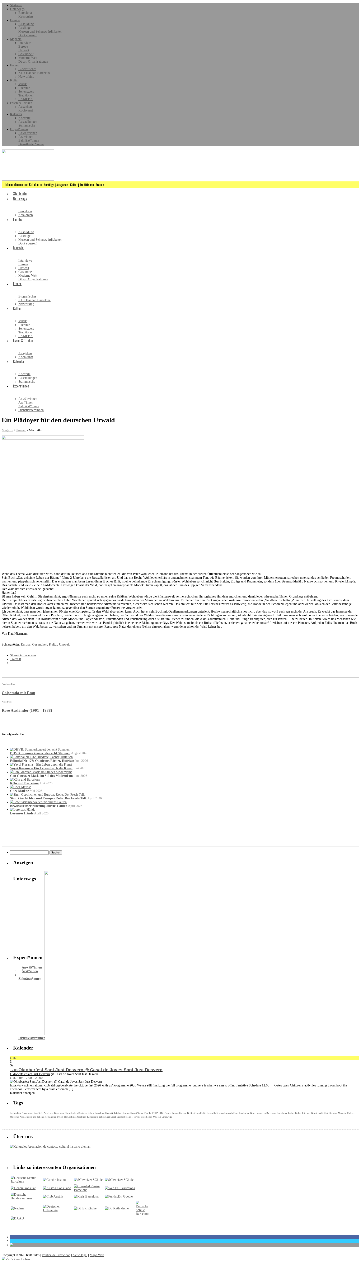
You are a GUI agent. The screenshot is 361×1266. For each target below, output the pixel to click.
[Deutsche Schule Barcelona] (26, 1181)
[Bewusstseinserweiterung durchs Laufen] (38, 802)
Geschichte (201, 1113)
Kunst (314, 1113)
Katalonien (25, 16)
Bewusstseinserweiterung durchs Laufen (38, 806)
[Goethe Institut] (54, 1179)
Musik (22, 84)
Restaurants (92, 1116)
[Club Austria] (53, 1196)
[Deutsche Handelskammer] (26, 1198)
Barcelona (25, 12)
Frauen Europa (179, 1113)
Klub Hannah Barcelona (34, 73)
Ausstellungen (27, 121)
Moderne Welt (27, 58)
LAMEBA (25, 99)
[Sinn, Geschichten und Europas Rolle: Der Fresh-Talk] (47, 794)
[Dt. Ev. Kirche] (85, 1208)
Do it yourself (27, 35)
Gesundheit (25, 54)
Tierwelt (136, 1116)
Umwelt (23, 50)
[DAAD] (17, 1218)
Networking (26, 76)
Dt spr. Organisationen (33, 61)
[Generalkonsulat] (23, 1188)
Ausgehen (25, 106)
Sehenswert (26, 91)
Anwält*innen (27, 133)
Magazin (16, 39)
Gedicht (191, 1113)
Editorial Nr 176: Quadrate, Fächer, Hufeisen (42, 760)
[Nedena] (17, 1208)
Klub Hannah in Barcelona (263, 1113)
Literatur (24, 88)
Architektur (15, 1113)
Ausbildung (26, 24)
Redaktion (81, 1116)
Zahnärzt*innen (28, 140)
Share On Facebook (23, 655)
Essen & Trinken (21, 103)
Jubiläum (233, 1113)
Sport (113, 1116)
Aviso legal (79, 1255)
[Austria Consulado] (57, 1188)
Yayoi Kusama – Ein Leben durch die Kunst (41, 768)
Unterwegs (17, 9)
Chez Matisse (19, 791)
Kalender (16, 114)
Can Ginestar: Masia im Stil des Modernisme (41, 775)
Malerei (351, 1113)
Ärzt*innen (25, 136)
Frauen (14, 65)
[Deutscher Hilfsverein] (58, 1210)
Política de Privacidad (56, 1255)
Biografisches (27, 69)
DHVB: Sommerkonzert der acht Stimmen (40, 753)
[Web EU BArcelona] (120, 1188)
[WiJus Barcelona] (142, 1213)
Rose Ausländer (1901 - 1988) (27, 710)
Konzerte (24, 118)
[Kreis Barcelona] (86, 1196)
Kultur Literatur (302, 1113)
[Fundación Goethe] (119, 1196)
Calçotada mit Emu (18, 693)
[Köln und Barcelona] (25, 779)
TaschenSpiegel (124, 1116)
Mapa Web (97, 1255)
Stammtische (26, 125)
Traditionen (25, 95)
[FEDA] (119, 1179)
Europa (23, 46)
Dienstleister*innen (31, 144)
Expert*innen (19, 129)
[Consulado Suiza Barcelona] (89, 1190)
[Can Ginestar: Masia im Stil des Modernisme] (41, 772)
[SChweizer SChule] (88, 1179)
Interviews (25, 42)
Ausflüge (24, 27)
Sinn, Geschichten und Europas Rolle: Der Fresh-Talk (48, 798)
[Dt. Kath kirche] (117, 1208)
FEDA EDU (158, 1113)
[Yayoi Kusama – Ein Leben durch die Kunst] (41, 764)
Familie (15, 20)
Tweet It (15, 659)
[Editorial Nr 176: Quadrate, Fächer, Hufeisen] (41, 757)
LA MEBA (323, 1113)
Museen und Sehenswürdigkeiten (40, 31)
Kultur (14, 80)
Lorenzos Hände (21, 813)
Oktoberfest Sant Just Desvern (30, 1074)
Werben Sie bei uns (33, 1155)
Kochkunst (25, 110)
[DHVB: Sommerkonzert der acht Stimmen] (40, 749)
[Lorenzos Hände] (22, 809)
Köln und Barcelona (24, 783)
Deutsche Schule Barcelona (91, 1113)
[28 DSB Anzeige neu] (201, 1034)
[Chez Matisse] (20, 787)
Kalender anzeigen (22, 1093)
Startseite (16, 5)
